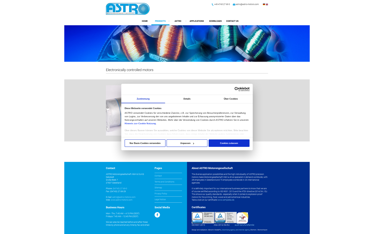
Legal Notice (160, 199)
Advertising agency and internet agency (236, 230)
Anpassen (185, 143)
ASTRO (178, 21)
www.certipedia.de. (226, 200)
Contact (158, 176)
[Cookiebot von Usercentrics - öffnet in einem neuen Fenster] (237, 89)
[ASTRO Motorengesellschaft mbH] (128, 9)
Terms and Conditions (164, 182)
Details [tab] (187, 99)
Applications (197, 21)
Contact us (232, 21)
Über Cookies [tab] (231, 99)
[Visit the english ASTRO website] (267, 5)
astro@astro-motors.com (247, 4)
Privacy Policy (161, 193)
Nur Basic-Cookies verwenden (145, 143)
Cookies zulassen (229, 143)
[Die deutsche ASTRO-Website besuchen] (264, 5)
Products (160, 21)
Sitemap (158, 187)
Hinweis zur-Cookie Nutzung (140, 123)
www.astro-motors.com (121, 200)
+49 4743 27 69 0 (222, 4)
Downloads (215, 21)
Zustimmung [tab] (143, 99)
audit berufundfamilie (244, 225)
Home (145, 21)
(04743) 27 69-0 (120, 188)
